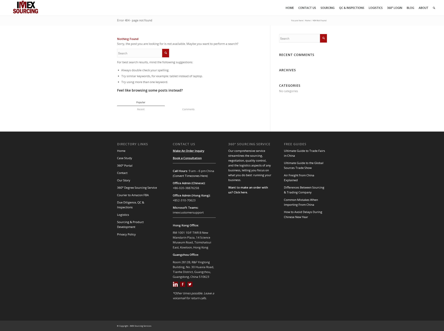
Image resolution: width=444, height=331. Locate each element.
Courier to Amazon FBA (133, 195)
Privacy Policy (126, 234)
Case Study (124, 158)
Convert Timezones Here (190, 176)
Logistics (123, 215)
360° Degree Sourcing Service (137, 188)
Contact (122, 173)
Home (308, 20)
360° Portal (125, 165)
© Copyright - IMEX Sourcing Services (134, 326)
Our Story (123, 180)
